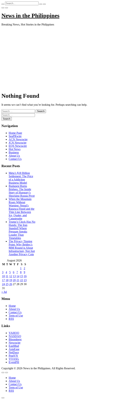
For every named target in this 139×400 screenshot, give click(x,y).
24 (3, 284)
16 (25, 276)
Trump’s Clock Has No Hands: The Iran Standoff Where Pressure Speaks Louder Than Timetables (22, 230)
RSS (11, 318)
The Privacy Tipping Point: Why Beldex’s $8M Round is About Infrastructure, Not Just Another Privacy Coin (22, 248)
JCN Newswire (17, 142)
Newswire (14, 342)
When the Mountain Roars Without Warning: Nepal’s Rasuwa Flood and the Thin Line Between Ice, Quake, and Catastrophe (21, 208)
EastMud (14, 345)
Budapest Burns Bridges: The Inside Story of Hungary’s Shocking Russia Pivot (22, 190)
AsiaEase (14, 349)
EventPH (14, 362)
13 (14, 276)
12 (10, 276)
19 (10, 280)
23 (25, 280)
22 (21, 280)
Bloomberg (15, 339)
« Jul (4, 291)
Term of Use (16, 315)
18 (7, 280)
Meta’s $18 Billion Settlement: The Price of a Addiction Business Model (21, 177)
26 (10, 284)
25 (7, 284)
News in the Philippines (30, 15)
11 (7, 276)
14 (17, 276)
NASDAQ (15, 336)
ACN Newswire (18, 139)
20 (14, 280)
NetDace (14, 352)
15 (21, 276)
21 (17, 280)
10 (3, 276)
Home (12, 305)
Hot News (14, 149)
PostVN (13, 355)
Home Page (15, 132)
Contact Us (15, 158)
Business (14, 152)
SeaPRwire (15, 136)
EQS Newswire (18, 145)
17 (3, 280)
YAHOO (14, 332)
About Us (14, 155)
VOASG (14, 358)
